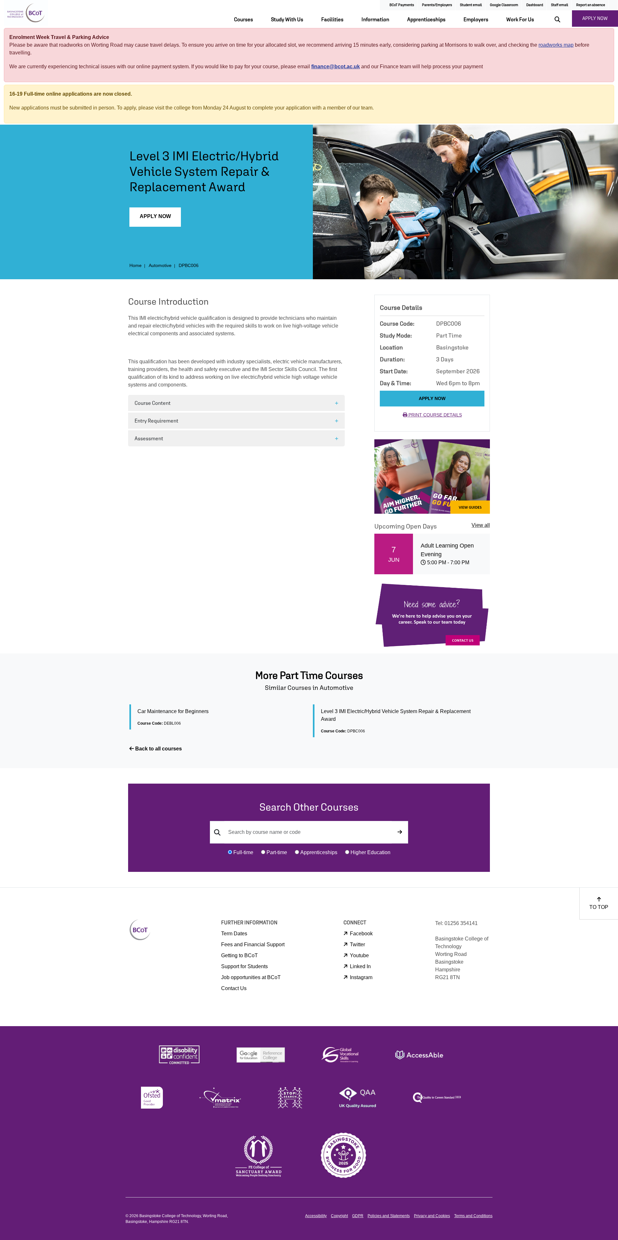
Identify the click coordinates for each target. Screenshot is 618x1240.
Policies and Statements (389, 1216)
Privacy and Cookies (432, 1216)
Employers (476, 19)
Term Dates (234, 933)
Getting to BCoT (239, 955)
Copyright (339, 1216)
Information (375, 19)
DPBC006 (189, 265)
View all (481, 525)
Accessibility (316, 1216)
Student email (471, 5)
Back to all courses (158, 748)
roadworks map (556, 45)
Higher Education (370, 852)
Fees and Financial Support (253, 944)
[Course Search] (400, 832)
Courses (243, 19)
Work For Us (520, 19)
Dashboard (534, 5)
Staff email (559, 5)
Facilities (332, 19)
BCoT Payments (401, 5)
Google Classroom (504, 5)
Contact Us (234, 988)
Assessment (149, 438)
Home (135, 265)
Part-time (277, 852)
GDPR (357, 1216)
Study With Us (287, 19)
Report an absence (590, 5)
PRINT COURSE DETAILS (434, 414)
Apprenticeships (426, 19)
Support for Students (244, 966)
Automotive (160, 265)
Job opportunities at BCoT (251, 977)
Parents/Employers (437, 5)
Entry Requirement (156, 421)
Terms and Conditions (473, 1216)
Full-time (243, 852)
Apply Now (155, 216)
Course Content (153, 403)
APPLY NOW (595, 18)
